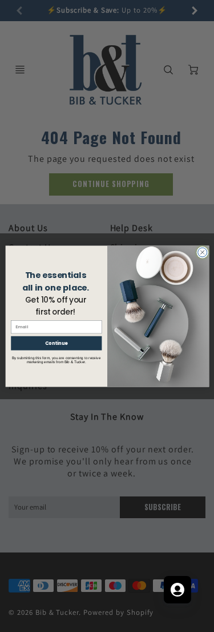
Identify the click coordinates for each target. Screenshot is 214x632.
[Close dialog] (202, 252)
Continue (56, 343)
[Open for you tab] (177, 589)
